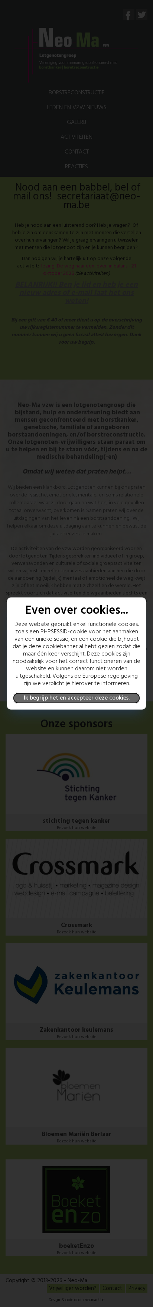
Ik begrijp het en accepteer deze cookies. (77, 698)
